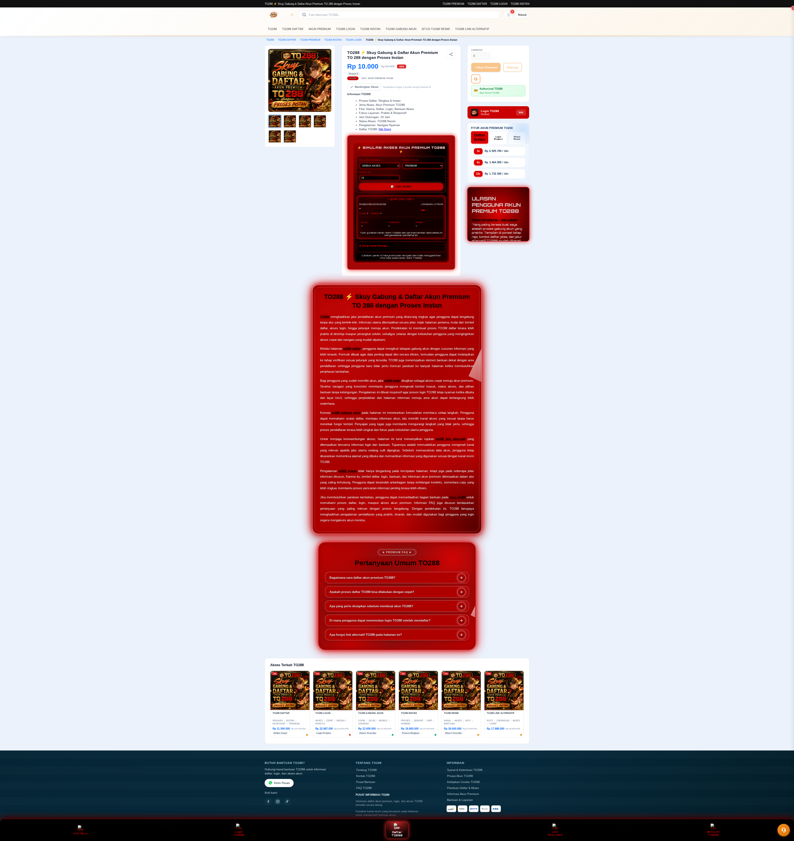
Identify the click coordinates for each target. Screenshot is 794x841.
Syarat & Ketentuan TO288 (464, 770)
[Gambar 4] (319, 121)
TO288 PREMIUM (453, 3)
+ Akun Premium (486, 67)
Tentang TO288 (366, 770)
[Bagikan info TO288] (451, 54)
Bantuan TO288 (713, 833)
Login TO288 (238, 833)
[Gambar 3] (305, 121)
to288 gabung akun (346, 412)
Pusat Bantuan (365, 782)
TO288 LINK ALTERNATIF (472, 29)
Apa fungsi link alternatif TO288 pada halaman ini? (365, 634)
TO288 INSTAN (520, 3)
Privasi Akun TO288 (460, 776)
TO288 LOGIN (498, 3)
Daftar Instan (479, 137)
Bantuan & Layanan (460, 800)
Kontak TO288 (365, 776)
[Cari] (304, 15)
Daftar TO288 (397, 834)
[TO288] (279, 15)
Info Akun (80, 833)
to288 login (392, 380)
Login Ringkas (498, 138)
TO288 (272, 29)
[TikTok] (287, 801)
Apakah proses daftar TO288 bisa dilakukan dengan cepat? (371, 592)
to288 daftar (352, 348)
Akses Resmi (517, 138)
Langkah (476, 50)
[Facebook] (268, 801)
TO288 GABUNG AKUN (401, 29)
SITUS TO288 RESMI (436, 29)
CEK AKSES (401, 186)
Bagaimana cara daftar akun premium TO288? (362, 577)
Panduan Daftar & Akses (463, 788)
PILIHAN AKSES (369, 160)
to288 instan (347, 471)
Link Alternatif (555, 833)
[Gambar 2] (290, 121)
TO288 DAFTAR (477, 3)
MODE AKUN (410, 160)
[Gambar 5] (274, 136)
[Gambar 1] (274, 121)
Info (521, 112)
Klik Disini (385, 129)
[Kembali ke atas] (784, 819)
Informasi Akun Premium (463, 794)
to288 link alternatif (450, 439)
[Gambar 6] (290, 136)
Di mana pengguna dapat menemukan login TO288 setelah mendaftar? (379, 620)
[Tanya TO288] (475, 79)
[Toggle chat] (783, 830)
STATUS (365, 172)
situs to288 (457, 497)
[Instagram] (277, 801)
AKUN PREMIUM (320, 29)
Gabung (512, 67)
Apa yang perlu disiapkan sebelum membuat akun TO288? (371, 606)
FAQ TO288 (364, 788)
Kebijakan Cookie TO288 (463, 782)
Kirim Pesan (282, 783)
